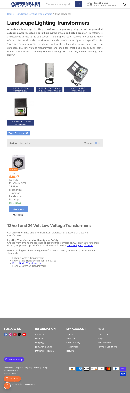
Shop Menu (8, 367)
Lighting (28, 367)
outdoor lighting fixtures (80, 245)
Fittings (44, 367)
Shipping (39, 342)
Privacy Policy (104, 342)
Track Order (72, 346)
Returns (70, 350)
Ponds (36, 367)
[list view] (99, 143)
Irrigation (19, 367)
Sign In (69, 334)
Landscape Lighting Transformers (34, 14)
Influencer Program (44, 350)
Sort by (13, 143)
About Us (39, 334)
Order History (73, 342)
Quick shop (18, 215)
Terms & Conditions (107, 346)
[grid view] (95, 143)
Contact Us (103, 334)
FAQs (100, 338)
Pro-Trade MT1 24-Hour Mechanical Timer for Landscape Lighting (17, 191)
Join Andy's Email (43, 346)
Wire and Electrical (11, 370)
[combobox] (59, 4)
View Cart (71, 338)
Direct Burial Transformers (26, 263)
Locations (40, 338)
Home (10, 14)
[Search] (78, 4)
